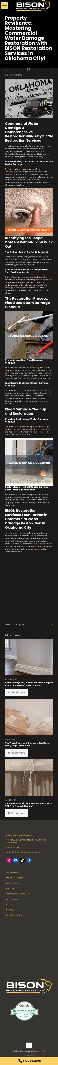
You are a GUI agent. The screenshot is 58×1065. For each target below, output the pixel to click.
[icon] (33, 1055)
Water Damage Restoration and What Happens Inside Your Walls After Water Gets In (29, 684)
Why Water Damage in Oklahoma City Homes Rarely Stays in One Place (27, 744)
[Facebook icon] (25, 1055)
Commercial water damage (18, 169)
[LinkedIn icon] (28, 1055)
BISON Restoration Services (27, 1051)
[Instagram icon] (31, 1055)
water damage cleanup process (24, 426)
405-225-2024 (13, 847)
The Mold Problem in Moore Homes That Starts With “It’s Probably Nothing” (28, 804)
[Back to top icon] (29, 1045)
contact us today (38, 549)
